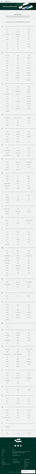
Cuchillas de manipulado (16, 462)
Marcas (3, 455)
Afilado (3, 461)
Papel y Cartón (26, 465)
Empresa (3, 451)
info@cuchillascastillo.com (16, 455)
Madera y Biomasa (26, 462)
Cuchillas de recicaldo (16, 461)
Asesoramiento (4, 462)
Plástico (25, 466)
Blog (2, 454)
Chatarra (25, 461)
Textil (25, 468)
